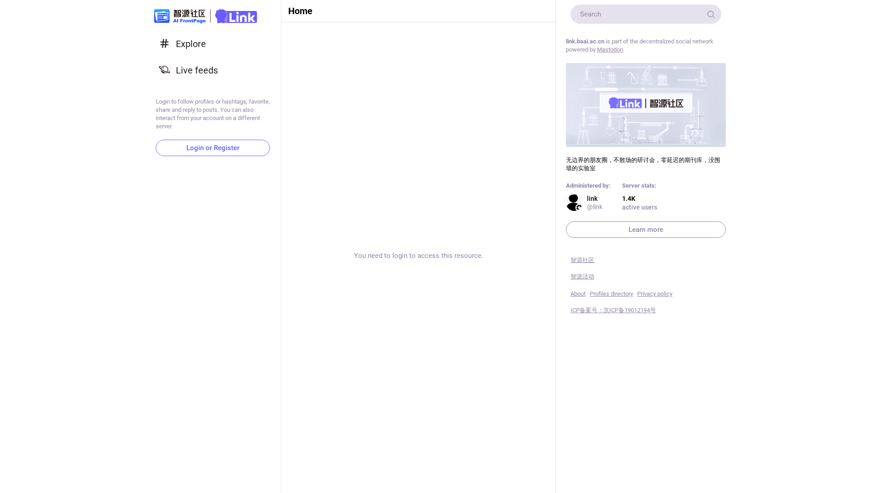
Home (300, 10)
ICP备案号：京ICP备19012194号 (613, 310)
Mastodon (610, 49)
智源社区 (582, 260)
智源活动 (582, 276)
